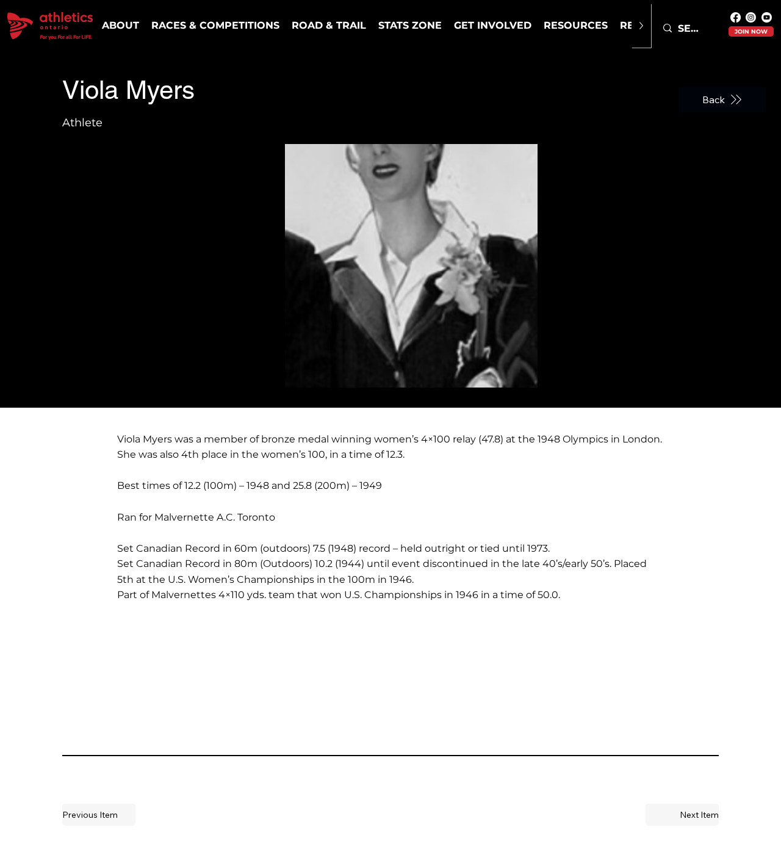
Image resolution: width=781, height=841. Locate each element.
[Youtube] (766, 17)
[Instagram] (751, 17)
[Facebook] (735, 17)
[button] (215, 26)
